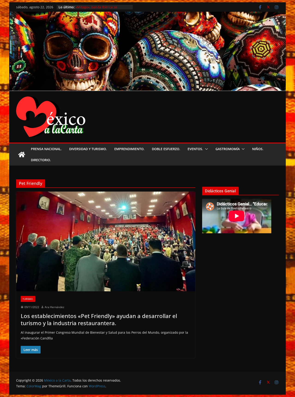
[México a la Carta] (147, 15)
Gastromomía (227, 149)
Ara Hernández (54, 307)
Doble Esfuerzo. (166, 149)
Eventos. (195, 149)
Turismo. (28, 299)
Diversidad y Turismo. (88, 149)
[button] (205, 149)
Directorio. (41, 160)
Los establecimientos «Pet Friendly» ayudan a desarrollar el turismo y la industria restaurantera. (99, 319)
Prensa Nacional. (46, 149)
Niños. (257, 149)
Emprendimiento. (129, 149)
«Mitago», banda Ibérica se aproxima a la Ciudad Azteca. (98, 9)
